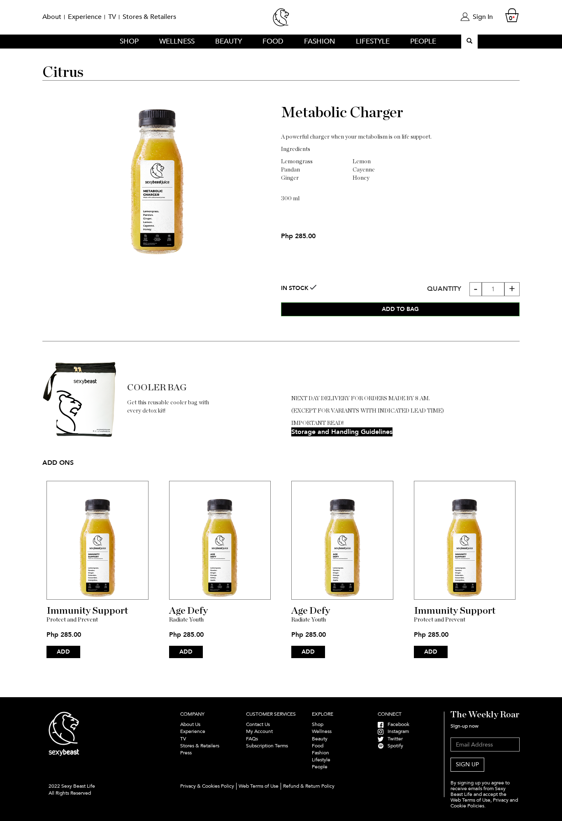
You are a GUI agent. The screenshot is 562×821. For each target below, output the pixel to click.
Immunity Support (87, 611)
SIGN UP (467, 764)
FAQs (252, 738)
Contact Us (258, 724)
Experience (85, 16)
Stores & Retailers (149, 16)
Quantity (444, 288)
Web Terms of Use (259, 786)
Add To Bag (400, 309)
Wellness (177, 41)
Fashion (319, 41)
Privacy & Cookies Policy (207, 786)
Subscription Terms (267, 745)
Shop (129, 41)
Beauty (228, 41)
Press (186, 752)
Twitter (393, 738)
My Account (259, 731)
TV (112, 16)
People (423, 41)
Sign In (483, 16)
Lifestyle (373, 41)
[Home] (281, 20)
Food (272, 41)
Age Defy (188, 611)
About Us (190, 724)
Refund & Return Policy (308, 786)
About (51, 16)
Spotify (393, 745)
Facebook (396, 724)
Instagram (396, 731)
